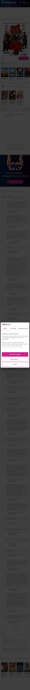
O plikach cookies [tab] (23, 328)
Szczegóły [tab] (13, 328)
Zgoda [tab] (5, 328)
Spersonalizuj (14, 359)
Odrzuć (15, 364)
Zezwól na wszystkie (15, 354)
